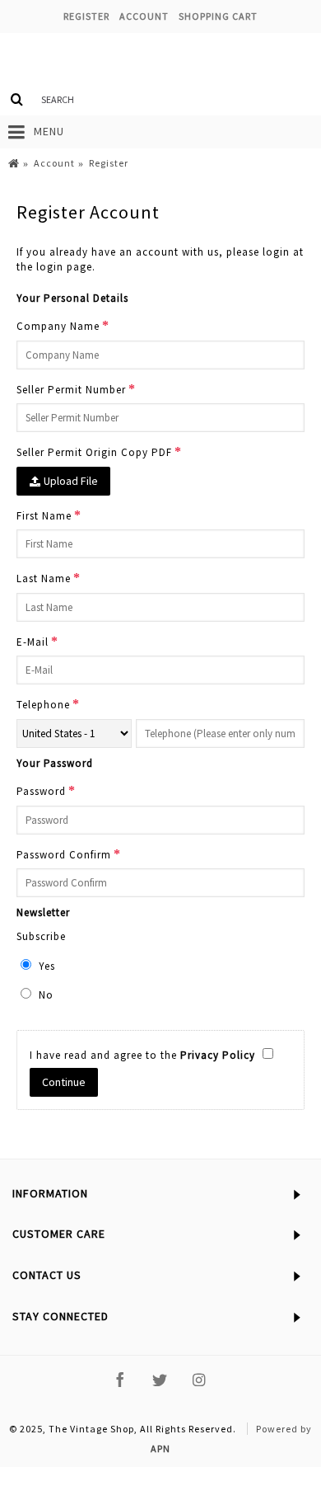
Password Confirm (63, 855)
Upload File (69, 480)
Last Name (43, 578)
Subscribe (41, 936)
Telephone (43, 705)
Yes (45, 966)
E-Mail (32, 642)
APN (160, 1448)
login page (64, 267)
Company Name (58, 326)
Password (41, 791)
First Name (44, 516)
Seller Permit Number (71, 390)
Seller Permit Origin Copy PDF (94, 452)
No (44, 995)
